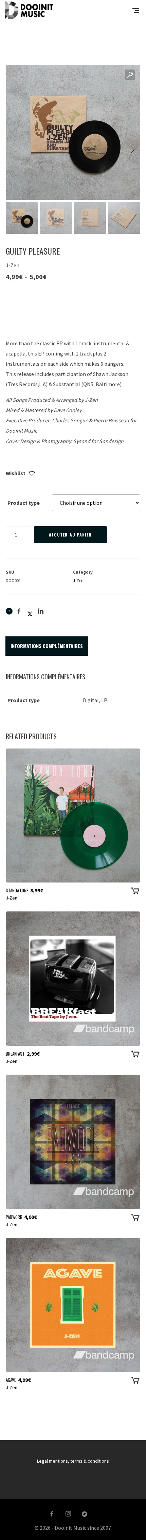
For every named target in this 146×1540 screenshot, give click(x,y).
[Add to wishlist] (32, 473)
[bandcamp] (84, 1514)
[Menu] (135, 10)
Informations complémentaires (47, 645)
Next (128, 150)
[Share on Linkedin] (40, 611)
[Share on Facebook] (19, 611)
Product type (23, 502)
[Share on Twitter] (30, 611)
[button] (130, 75)
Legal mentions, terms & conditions (73, 1461)
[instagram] (68, 1514)
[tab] (46, 645)
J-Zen (78, 581)
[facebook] (52, 1514)
